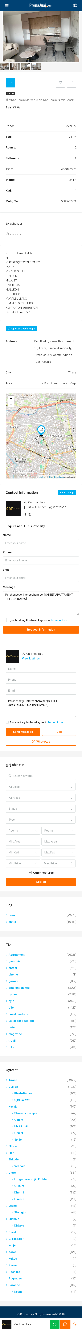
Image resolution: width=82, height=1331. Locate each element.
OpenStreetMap (56, 476)
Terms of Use (59, 620)
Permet (13, 1265)
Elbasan (14, 1146)
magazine (15, 1034)
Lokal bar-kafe (19, 1014)
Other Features (43, 872)
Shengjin (20, 1212)
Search (41, 881)
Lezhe (13, 1205)
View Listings (67, 492)
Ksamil (18, 1291)
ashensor (16, 223)
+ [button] (11, 398)
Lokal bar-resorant (21, 1021)
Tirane (13, 1080)
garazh (13, 981)
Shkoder (14, 1159)
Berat (12, 1232)
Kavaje (13, 1106)
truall (12, 1040)
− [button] (11, 404)
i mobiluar (16, 234)
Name (7, 535)
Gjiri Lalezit (22, 1100)
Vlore (12, 1172)
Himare (19, 1199)
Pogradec (15, 1278)
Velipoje (19, 1166)
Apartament (17, 954)
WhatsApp (59, 507)
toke (11, 1047)
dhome (13, 974)
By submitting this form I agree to (38, 620)
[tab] (10, 82)
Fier (11, 1153)
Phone (7, 552)
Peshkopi (15, 1272)
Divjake (19, 1225)
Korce (13, 1252)
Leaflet (42, 476)
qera (12, 915)
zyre (11, 1001)
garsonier (15, 961)
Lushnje (14, 1219)
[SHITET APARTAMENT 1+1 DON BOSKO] (41, 430)
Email (6, 569)
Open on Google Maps (23, 328)
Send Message (23, 732)
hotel (12, 1027)
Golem (18, 1120)
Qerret (18, 1133)
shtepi (13, 968)
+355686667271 (37, 507)
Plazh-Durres (23, 1093)
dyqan (13, 994)
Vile (11, 1007)
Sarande (14, 1285)
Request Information (41, 629)
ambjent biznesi (19, 987)
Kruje (12, 1245)
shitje (10, 94)
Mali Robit (21, 1126)
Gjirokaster (16, 1239)
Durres (13, 1086)
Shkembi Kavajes (25, 1113)
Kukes (13, 1258)
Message (9, 587)
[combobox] (41, 787)
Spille (18, 1139)
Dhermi (19, 1192)
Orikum (19, 1186)
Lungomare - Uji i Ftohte (30, 1179)
